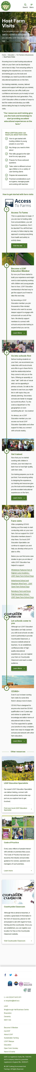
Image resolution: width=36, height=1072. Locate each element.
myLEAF (7, 1031)
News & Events (9, 1052)
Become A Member (11, 1027)
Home (4, 55)
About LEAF (8, 1034)
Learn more (17, 498)
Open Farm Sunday (11, 1048)
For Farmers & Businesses (25, 55)
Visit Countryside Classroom (14, 941)
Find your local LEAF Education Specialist (15, 809)
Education (11, 55)
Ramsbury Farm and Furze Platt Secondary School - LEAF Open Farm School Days (22, 594)
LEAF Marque (9, 1041)
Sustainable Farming (11, 1038)
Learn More (17, 333)
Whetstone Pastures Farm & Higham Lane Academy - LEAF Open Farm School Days (22, 573)
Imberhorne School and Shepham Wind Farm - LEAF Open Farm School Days (21, 583)
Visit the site (17, 246)
